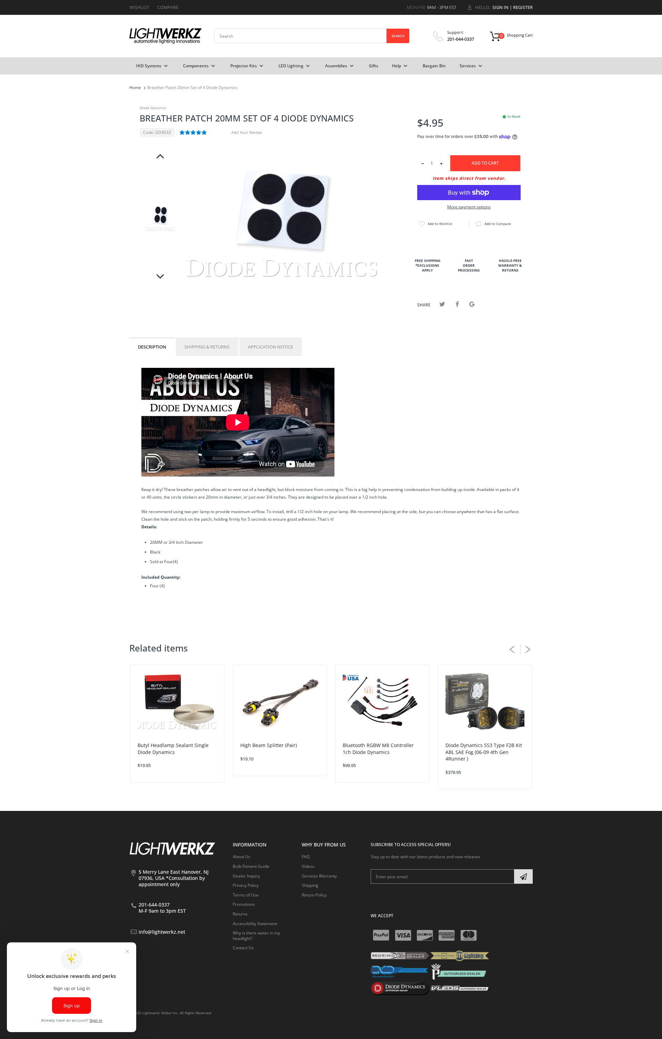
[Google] (472, 304)
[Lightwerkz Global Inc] (165, 36)
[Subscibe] (523, 876)
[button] (194, 133)
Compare (167, 7)
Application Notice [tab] (270, 347)
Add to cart (485, 163)
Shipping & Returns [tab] (207, 347)
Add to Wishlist (440, 223)
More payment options (469, 207)
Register (523, 7)
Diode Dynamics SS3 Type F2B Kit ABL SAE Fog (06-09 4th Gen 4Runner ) (483, 752)
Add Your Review (246, 132)
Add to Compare (497, 223)
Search (398, 35)
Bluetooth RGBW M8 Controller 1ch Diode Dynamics (378, 748)
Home (135, 87)
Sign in (500, 7)
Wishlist (139, 7)
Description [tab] (152, 347)
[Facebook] (457, 304)
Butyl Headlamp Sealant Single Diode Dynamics (173, 748)
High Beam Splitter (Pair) (268, 745)
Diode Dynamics (153, 107)
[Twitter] (442, 304)
